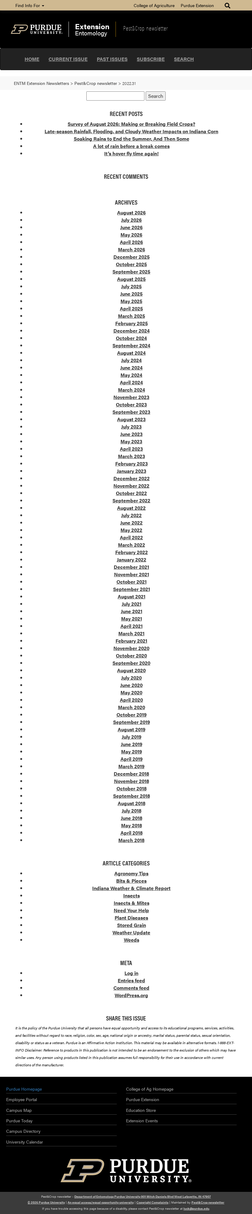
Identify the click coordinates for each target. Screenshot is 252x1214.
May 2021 (131, 618)
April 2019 (131, 758)
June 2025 (131, 293)
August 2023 (131, 419)
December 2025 (131, 256)
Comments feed (131, 987)
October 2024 (131, 337)
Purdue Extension (197, 5)
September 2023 (131, 411)
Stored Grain (131, 924)
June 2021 (131, 611)
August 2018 (131, 803)
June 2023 (131, 433)
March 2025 (131, 315)
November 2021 (131, 574)
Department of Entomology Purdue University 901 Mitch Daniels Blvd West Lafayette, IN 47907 (142, 1196)
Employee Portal (21, 1099)
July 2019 (131, 736)
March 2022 (131, 544)
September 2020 (131, 662)
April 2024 (131, 382)
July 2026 (131, 219)
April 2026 (131, 242)
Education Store (141, 1110)
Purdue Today (19, 1120)
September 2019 (131, 721)
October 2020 (131, 655)
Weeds (131, 939)
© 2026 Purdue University (46, 1202)
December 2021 (131, 566)
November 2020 (131, 648)
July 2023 (131, 426)
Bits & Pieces (131, 880)
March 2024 (131, 389)
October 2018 (131, 788)
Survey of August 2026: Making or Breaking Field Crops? (131, 123)
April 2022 (131, 537)
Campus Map (19, 1110)
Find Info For (28, 5)
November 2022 (131, 485)
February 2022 (131, 552)
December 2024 (131, 330)
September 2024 (131, 345)
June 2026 (131, 227)
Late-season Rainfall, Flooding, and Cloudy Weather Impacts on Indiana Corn (131, 131)
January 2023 (131, 470)
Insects (131, 895)
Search (184, 58)
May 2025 (131, 301)
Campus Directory (23, 1131)
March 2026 (131, 249)
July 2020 (131, 677)
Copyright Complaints (152, 1202)
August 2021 (131, 596)
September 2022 (131, 500)
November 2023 (131, 397)
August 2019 (131, 729)
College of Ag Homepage (149, 1089)
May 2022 (131, 529)
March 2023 (131, 456)
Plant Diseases (131, 917)
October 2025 (131, 264)
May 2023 (131, 441)
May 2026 (131, 234)
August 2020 (131, 670)
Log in (131, 972)
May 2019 (131, 751)
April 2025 (131, 308)
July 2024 (131, 360)
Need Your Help (131, 910)
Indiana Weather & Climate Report (131, 888)
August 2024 (131, 352)
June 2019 (131, 744)
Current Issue (68, 58)
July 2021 (131, 603)
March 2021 (131, 633)
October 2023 (131, 404)
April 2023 (131, 448)
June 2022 (131, 522)
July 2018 (131, 810)
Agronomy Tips (131, 873)
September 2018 (131, 795)
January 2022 (131, 559)
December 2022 (131, 478)
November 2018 (131, 781)
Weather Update (131, 932)
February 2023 (131, 463)
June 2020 (131, 685)
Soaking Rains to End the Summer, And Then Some (131, 138)
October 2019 (131, 714)
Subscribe (151, 58)
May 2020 (131, 692)
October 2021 (131, 581)
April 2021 (131, 625)
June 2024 (131, 367)
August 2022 (131, 507)
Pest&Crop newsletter (145, 28)
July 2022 (131, 515)
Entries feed (131, 980)
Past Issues (112, 58)
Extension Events (142, 1120)
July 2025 (131, 286)
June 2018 (131, 817)
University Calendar (24, 1142)
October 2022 (131, 493)
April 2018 (131, 832)
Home (32, 58)
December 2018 (131, 773)
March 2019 (131, 766)
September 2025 (131, 271)
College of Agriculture (154, 5)
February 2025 (131, 323)
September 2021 (131, 589)
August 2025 (131, 278)
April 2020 (131, 699)
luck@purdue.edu (196, 1208)
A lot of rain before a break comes (131, 146)
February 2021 (131, 640)
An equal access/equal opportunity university (101, 1202)
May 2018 (131, 825)
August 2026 (131, 212)
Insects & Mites (131, 902)
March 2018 (131, 840)
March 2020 (131, 707)
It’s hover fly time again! (131, 153)
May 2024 (131, 374)
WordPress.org (131, 995)
